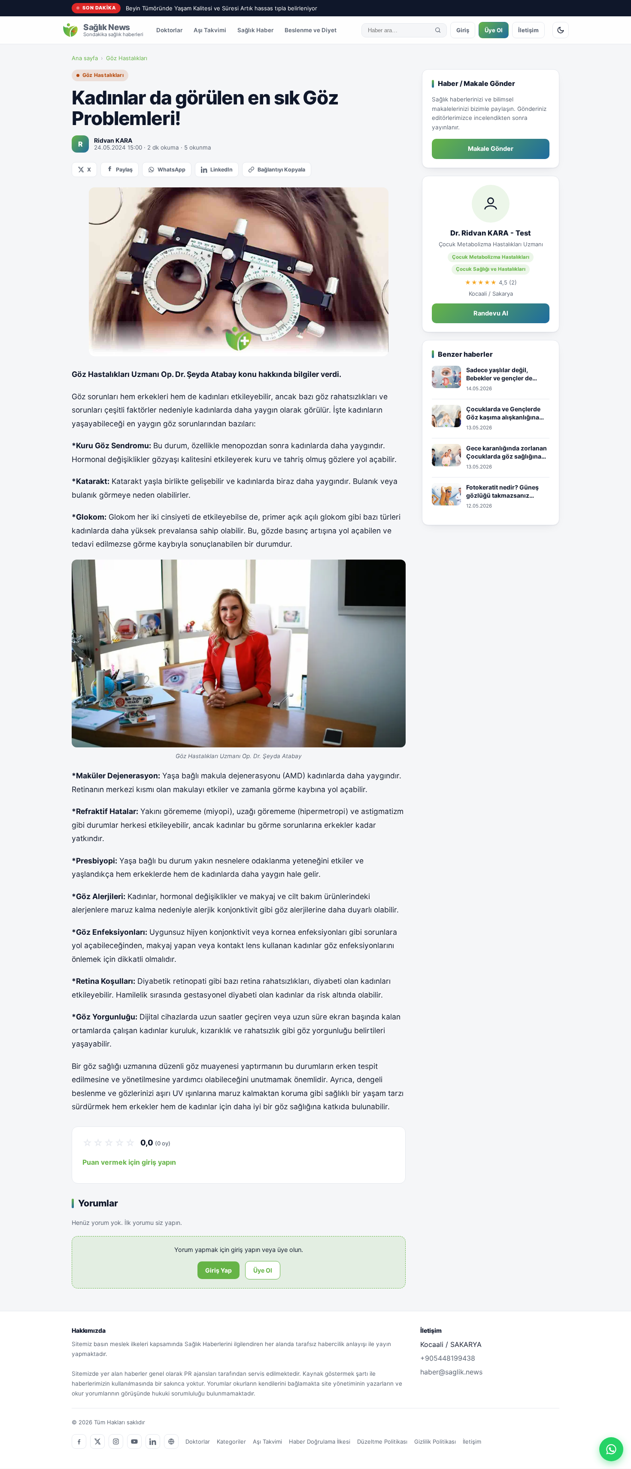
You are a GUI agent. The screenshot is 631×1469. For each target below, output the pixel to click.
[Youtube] (134, 1441)
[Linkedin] (153, 1441)
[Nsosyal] (171, 1441)
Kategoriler (231, 1441)
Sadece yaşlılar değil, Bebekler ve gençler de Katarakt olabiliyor (499, 374)
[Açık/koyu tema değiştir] (560, 30)
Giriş (462, 30)
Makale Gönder (490, 149)
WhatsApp (171, 169)
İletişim (528, 30)
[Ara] (437, 30)
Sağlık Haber (255, 30)
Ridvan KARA (113, 140)
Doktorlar (169, 30)
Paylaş (124, 169)
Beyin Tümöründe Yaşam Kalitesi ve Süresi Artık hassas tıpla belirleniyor (221, 8)
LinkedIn (221, 169)
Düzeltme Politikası (382, 1441)
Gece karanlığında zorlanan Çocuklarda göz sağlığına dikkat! (506, 452)
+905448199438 (447, 1358)
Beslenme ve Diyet (311, 30)
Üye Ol (494, 30)
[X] (97, 1441)
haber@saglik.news (451, 1372)
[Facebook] (79, 1441)
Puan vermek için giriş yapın (129, 1162)
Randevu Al (490, 313)
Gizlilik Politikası (435, 1441)
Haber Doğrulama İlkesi (319, 1441)
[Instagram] (116, 1441)
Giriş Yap (218, 1270)
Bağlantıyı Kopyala (281, 169)
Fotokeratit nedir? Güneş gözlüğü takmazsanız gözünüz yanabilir (502, 492)
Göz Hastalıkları (126, 58)
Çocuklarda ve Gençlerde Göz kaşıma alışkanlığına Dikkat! (503, 413)
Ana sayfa (85, 58)
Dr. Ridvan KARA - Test (490, 233)
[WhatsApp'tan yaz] (611, 1449)
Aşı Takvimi (210, 30)
